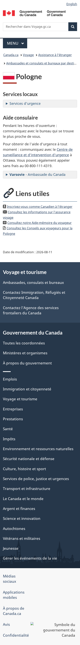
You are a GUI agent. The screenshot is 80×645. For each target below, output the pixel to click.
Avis (6, 624)
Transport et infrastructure (26, 488)
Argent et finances (19, 508)
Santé (8, 428)
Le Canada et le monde (23, 498)
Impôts (9, 438)
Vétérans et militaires (21, 538)
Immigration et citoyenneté (27, 389)
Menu (17, 43)
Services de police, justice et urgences (36, 478)
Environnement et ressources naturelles (38, 448)
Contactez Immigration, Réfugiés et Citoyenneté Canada (34, 295)
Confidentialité (16, 635)
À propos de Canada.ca (13, 611)
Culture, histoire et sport (24, 468)
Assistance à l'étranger (55, 55)
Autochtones (14, 528)
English (71, 4)
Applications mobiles (13, 595)
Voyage (28, 55)
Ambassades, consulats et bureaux (33, 282)
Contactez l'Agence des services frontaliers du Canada (31, 310)
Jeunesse (10, 548)
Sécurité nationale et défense (28, 458)
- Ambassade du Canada (37, 174)
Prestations (13, 418)
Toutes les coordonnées (24, 343)
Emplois (10, 379)
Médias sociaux (9, 579)
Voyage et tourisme (20, 398)
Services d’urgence (25, 103)
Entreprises (13, 409)
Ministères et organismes (25, 352)
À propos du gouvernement (27, 363)
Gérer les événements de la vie (30, 558)
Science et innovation (21, 518)
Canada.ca (10, 55)
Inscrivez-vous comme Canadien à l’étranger (39, 207)
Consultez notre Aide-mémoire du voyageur (39, 223)
